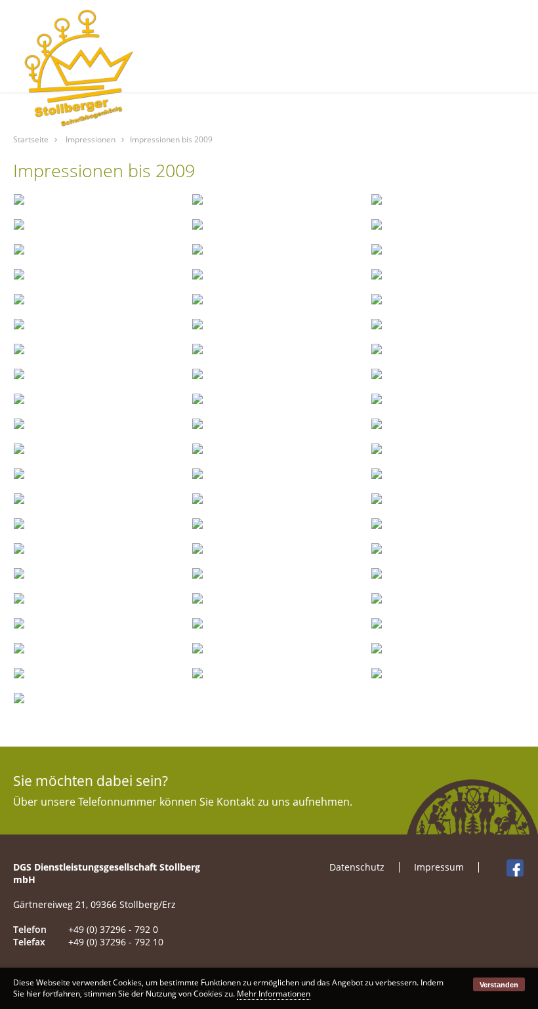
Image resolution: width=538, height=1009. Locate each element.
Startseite (31, 139)
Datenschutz (356, 867)
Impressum (439, 867)
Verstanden (499, 985)
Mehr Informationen (273, 993)
